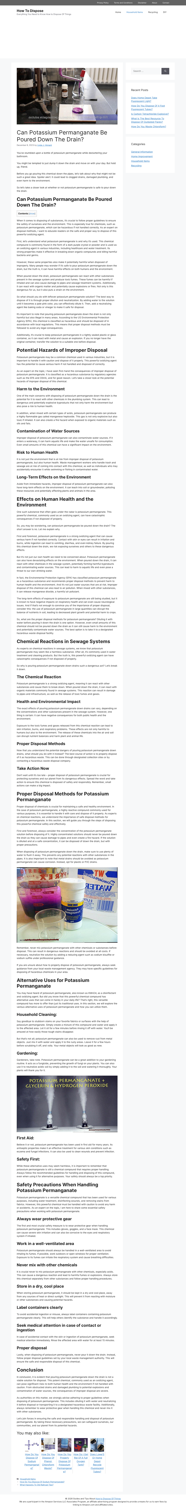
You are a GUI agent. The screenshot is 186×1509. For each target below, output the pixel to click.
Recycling (153, 12)
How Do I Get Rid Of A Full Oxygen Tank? (81, 1459)
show (32, 213)
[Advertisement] (93, 39)
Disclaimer (142, 3)
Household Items (134, 12)
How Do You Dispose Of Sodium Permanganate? (42, 1482)
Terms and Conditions (123, 3)
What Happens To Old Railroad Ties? (36, 1485)
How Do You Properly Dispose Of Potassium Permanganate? (64, 1463)
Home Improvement (142, 156)
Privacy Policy (103, 3)
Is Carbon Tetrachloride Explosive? (150, 114)
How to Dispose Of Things (108, 1498)
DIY (165, 12)
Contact (166, 3)
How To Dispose (30, 11)
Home (118, 12)
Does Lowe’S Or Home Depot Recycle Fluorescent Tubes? (97, 1463)
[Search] (165, 71)
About (154, 3)
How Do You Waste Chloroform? (148, 126)
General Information (142, 151)
